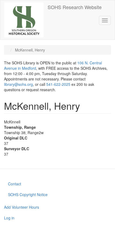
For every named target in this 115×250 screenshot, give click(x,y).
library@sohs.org (18, 84)
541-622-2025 (58, 84)
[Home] (24, 19)
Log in (9, 217)
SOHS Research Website (75, 6)
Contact (14, 183)
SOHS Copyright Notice (28, 194)
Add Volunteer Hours (21, 207)
